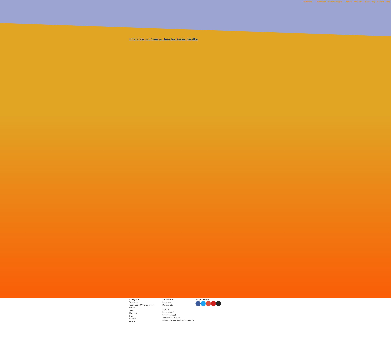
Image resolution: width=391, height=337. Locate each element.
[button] (308, 2)
